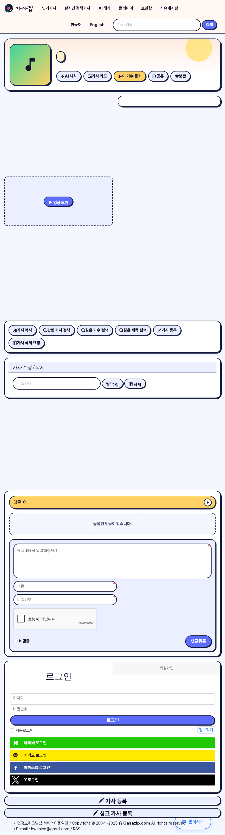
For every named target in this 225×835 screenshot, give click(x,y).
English (97, 24)
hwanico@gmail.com (50, 828)
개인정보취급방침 (28, 823)
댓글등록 (198, 641)
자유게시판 (169, 8)
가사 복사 (24, 330)
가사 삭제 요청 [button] (28, 342)
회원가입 (166, 668)
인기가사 (49, 8)
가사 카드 (99, 76)
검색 (209, 24)
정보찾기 (206, 729)
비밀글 (24, 641)
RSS (76, 828)
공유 (160, 76)
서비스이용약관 (55, 823)
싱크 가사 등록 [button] (115, 813)
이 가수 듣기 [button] (132, 76)
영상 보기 (60, 202)
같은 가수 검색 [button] (96, 330)
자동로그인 (24, 730)
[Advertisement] (112, 442)
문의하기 (196, 821)
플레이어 (126, 8)
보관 (182, 76)
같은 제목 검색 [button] (135, 330)
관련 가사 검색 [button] (58, 330)
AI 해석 (105, 8)
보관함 (146, 8)
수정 (115, 384)
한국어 (76, 24)
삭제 (137, 384)
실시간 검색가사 (77, 8)
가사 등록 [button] (115, 801)
